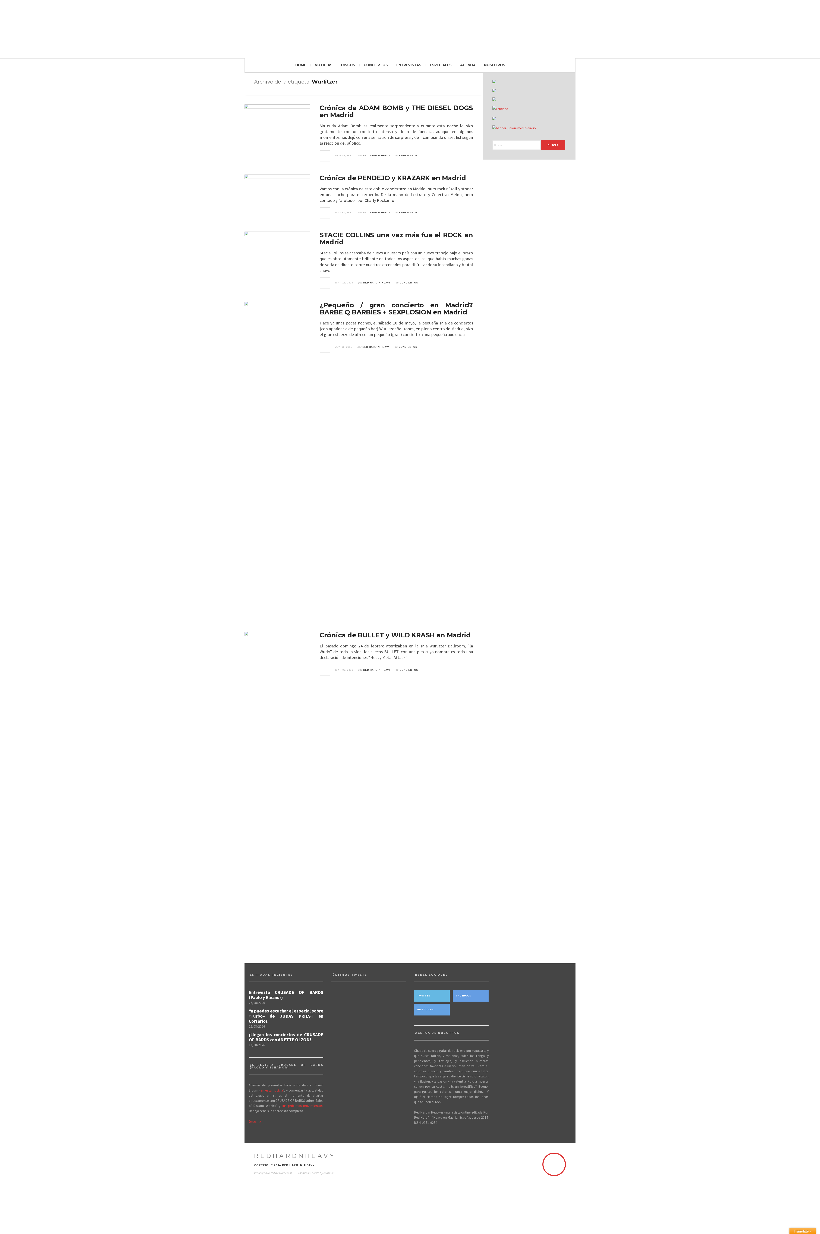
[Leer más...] (325, 156)
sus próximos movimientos (302, 1105)
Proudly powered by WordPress (273, 1173)
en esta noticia (272, 1090)
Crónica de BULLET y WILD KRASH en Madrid (395, 635)
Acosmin (329, 1173)
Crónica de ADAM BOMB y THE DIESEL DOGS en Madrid (396, 111)
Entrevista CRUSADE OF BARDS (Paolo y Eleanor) (286, 995)
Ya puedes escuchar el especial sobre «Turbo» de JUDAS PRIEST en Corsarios (286, 1016)
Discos (348, 65)
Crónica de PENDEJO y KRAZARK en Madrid (393, 178)
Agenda (468, 65)
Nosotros (494, 65)
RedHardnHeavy (295, 1156)
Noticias (323, 65)
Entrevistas (408, 65)
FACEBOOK (463, 995)
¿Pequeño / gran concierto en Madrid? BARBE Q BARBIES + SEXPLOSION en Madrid (396, 308)
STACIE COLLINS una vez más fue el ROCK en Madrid (396, 238)
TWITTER (423, 995)
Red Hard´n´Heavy (376, 155)
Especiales (441, 65)
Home (300, 65)
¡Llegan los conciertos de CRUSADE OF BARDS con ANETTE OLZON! (286, 1037)
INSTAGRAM (425, 1009)
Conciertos (376, 65)
